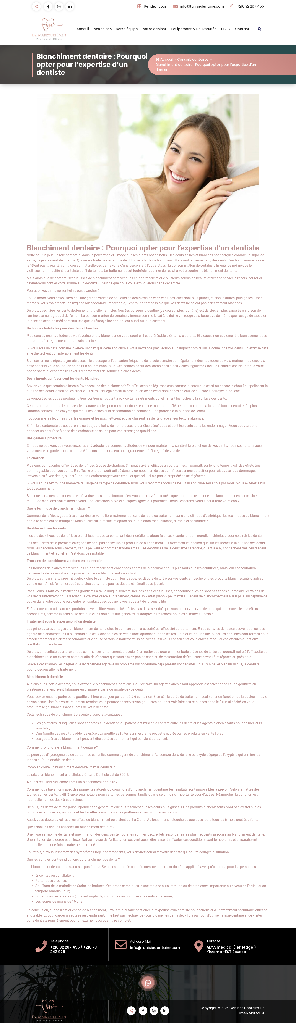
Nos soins (101, 28)
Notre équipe (127, 28)
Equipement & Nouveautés (193, 28)
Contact (242, 28)
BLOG (225, 28)
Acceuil (82, 28)
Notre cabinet (154, 28)
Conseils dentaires (192, 59)
